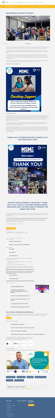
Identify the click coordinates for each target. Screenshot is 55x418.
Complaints (35, 2)
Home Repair (8, 403)
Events (32, 2)
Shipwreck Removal (9, 409)
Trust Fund (16, 2)
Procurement (25, 2)
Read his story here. (40, 350)
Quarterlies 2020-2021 (19, 380)
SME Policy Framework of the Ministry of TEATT (31, 61)
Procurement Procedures (10, 413)
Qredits (25, 261)
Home (39, 6)
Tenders (8, 411)
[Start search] (43, 2)
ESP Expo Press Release (11, 228)
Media (29, 2)
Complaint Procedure (10, 416)
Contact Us (40, 2)
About (13, 2)
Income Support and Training (11, 405)
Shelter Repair (9, 407)
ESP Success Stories (10, 348)
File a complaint (10, 380)
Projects (20, 2)
